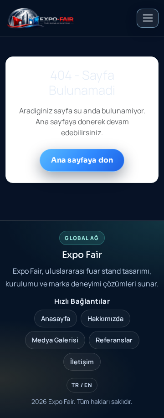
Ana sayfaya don (82, 160)
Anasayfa (55, 318)
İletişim (82, 361)
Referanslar (114, 340)
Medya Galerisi (55, 340)
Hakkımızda (105, 318)
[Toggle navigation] (148, 18)
